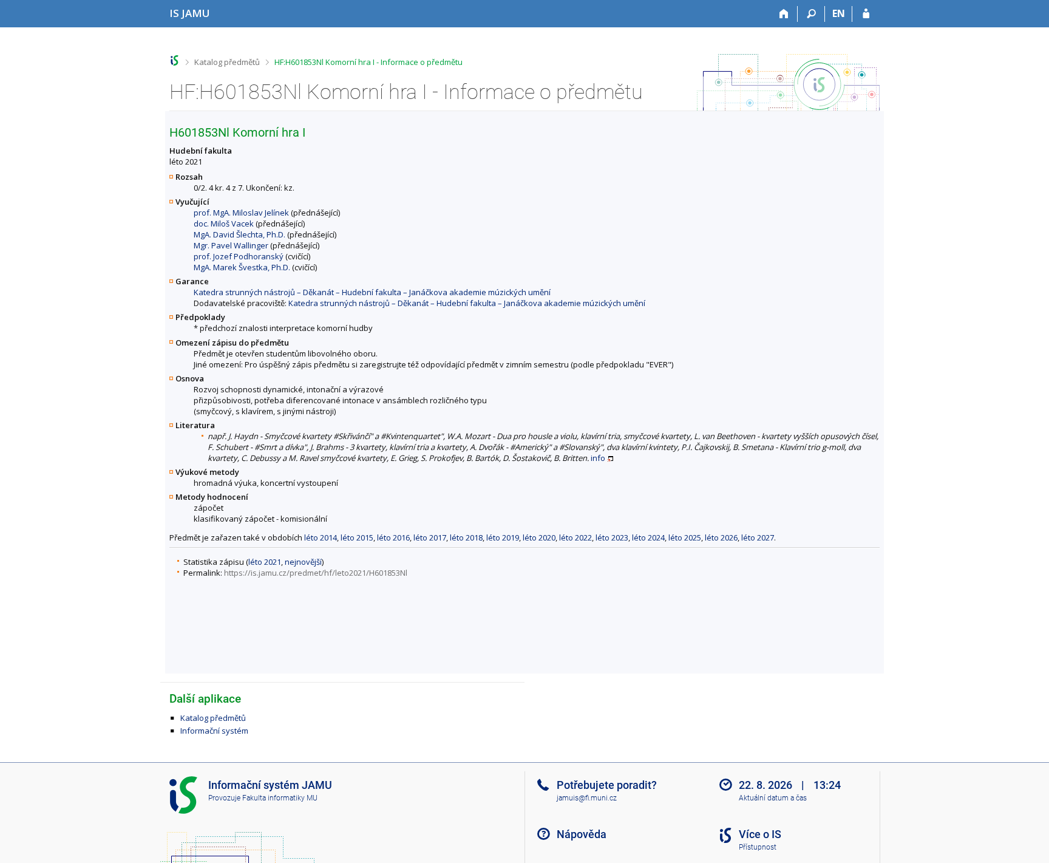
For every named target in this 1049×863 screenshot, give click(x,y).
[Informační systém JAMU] (174, 60)
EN (838, 13)
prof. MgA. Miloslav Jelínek (241, 212)
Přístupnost (757, 847)
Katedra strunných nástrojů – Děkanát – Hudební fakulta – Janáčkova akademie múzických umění (372, 292)
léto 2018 (466, 537)
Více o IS (760, 834)
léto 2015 (357, 537)
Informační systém (214, 730)
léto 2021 (264, 561)
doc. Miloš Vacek (224, 223)
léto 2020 (539, 537)
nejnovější (303, 561)
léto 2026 (721, 537)
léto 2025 (684, 537)
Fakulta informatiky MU (279, 798)
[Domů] (784, 14)
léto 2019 (502, 537)
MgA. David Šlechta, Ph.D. (239, 234)
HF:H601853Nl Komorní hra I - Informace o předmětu (368, 61)
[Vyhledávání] (811, 14)
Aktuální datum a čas (773, 798)
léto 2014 (320, 537)
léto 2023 (612, 537)
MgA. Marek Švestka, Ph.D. (242, 267)
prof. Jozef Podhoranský (238, 256)
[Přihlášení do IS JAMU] (866, 14)
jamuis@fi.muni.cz (587, 798)
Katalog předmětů (227, 61)
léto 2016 (393, 537)
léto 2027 (757, 537)
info (598, 457)
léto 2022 (575, 537)
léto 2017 (429, 537)
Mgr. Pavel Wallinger (231, 245)
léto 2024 (648, 537)
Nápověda (581, 834)
